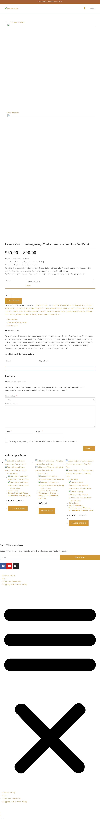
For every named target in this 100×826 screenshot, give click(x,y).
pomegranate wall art (76, 311)
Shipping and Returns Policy (14, 584)
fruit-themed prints (54, 308)
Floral (38, 305)
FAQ (4, 578)
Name (8, 431)
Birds (71, 503)
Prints (45, 305)
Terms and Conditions (11, 581)
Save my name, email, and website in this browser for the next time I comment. (43, 442)
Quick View (12, 473)
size (8, 281)
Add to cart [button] (47, 511)
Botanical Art (79, 305)
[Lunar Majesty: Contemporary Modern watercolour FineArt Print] (51, 172)
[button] (50, 688)
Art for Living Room (62, 305)
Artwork (42, 491)
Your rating (11, 396)
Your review (11, 404)
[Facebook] (3, 566)
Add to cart (13, 301)
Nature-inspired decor (56, 311)
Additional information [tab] (17, 322)
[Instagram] (16, 566)
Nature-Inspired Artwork (35, 311)
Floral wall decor (36, 308)
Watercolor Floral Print (26, 314)
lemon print (18, 311)
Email (39, 431)
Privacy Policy (8, 575)
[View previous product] (8, 22)
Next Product (13, 113)
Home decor (82, 308)
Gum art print (69, 308)
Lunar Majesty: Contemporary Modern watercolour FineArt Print (81, 507)
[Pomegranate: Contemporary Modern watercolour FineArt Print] (51, 67)
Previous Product (17, 22)
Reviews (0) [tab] (12, 325)
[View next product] (20, 113)
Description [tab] (12, 319)
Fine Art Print (22, 308)
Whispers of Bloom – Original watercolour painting (48, 495)
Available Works (52, 491)
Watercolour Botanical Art (49, 314)
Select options (18, 508)
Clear (28, 286)
